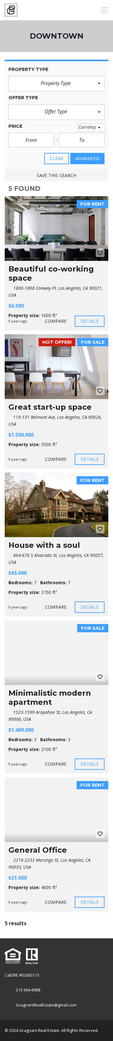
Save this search (57, 175)
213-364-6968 (28, 990)
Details (90, 321)
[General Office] (56, 809)
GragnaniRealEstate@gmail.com (46, 1005)
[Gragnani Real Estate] (8, 10)
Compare (56, 321)
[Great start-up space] (56, 366)
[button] (56, 84)
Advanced (87, 158)
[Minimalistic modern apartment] (56, 652)
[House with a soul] (56, 504)
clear (57, 158)
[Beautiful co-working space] (56, 228)
